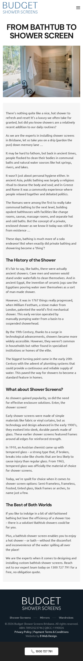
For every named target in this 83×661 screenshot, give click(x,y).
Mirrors (45, 617)
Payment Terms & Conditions (51, 631)
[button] (78, 7)
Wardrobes (66, 617)
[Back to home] (20, 7)
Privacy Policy (22, 631)
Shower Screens (20, 617)
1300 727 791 (44, 651)
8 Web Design (48, 635)
